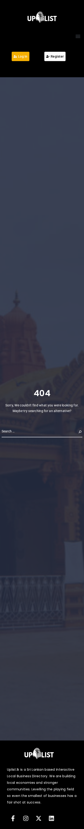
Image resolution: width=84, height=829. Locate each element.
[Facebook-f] (13, 818)
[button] (78, 36)
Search (76, 431)
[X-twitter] (38, 818)
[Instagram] (26, 818)
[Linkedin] (51, 818)
